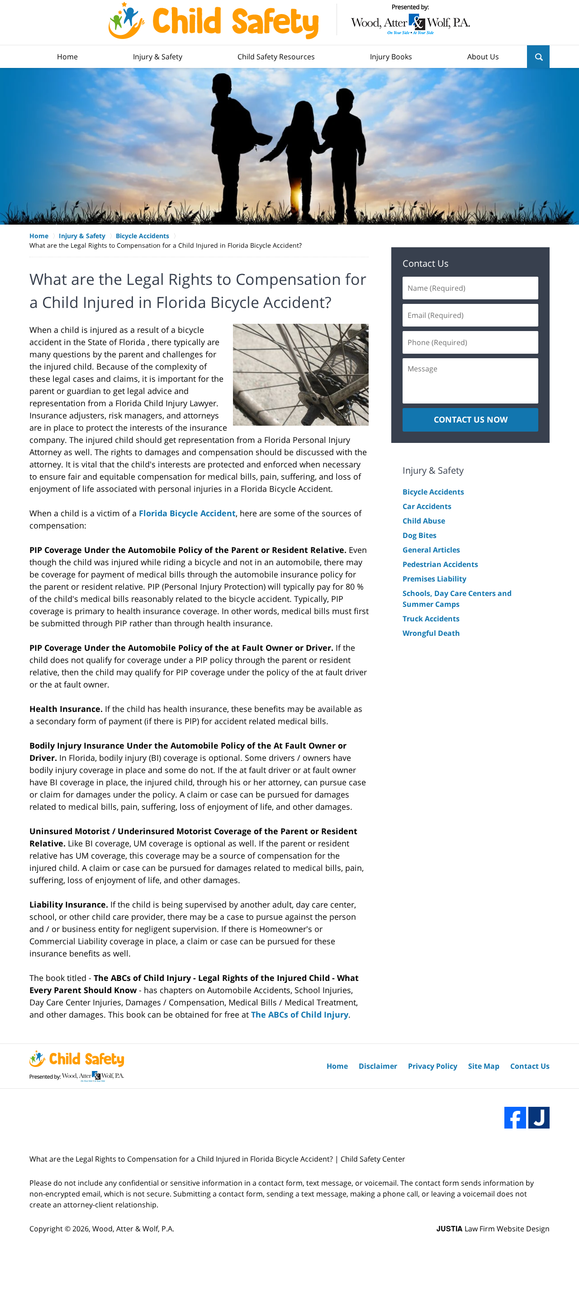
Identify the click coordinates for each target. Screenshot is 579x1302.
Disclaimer (378, 1066)
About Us (483, 57)
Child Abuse (424, 521)
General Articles (431, 550)
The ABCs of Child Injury (299, 1014)
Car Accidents (427, 506)
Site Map (483, 1066)
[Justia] (539, 1118)
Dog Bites (420, 535)
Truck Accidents (431, 619)
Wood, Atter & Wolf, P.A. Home (289, 20)
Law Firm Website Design (493, 1229)
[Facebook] (515, 1118)
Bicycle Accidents (433, 492)
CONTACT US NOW (471, 419)
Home (67, 57)
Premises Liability (434, 579)
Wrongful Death (431, 633)
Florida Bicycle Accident (187, 513)
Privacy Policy (432, 1066)
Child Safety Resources (276, 57)
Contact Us (426, 263)
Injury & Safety (157, 57)
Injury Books (391, 57)
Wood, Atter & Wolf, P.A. (133, 1229)
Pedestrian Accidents (440, 564)
